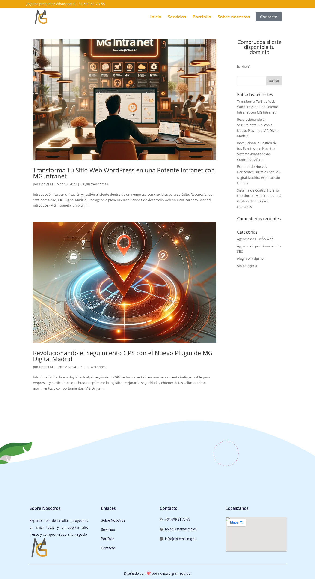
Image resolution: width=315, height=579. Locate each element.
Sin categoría (247, 266)
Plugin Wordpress (94, 184)
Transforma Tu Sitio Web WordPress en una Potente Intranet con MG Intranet (124, 173)
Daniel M (46, 184)
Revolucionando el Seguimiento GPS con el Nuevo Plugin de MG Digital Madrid (122, 356)
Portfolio (202, 17)
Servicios (177, 17)
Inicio (155, 17)
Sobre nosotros (234, 17)
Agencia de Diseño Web (255, 239)
